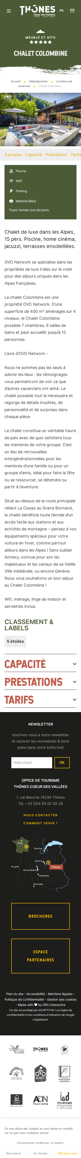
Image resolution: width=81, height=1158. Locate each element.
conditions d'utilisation (47, 1014)
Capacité (33, 154)
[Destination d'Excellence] (64, 1049)
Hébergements (38, 81)
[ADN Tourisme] (41, 1100)
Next (54, 140)
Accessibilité (36, 994)
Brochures (41, 916)
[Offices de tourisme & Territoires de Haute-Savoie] (64, 1100)
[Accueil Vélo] (41, 1073)
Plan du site (14, 994)
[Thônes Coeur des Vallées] (41, 1049)
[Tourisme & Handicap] (16, 1100)
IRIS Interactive (54, 1005)
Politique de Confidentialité (24, 999)
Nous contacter (41, 815)
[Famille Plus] (16, 1073)
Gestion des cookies (61, 999)
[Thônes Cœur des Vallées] (37, 10)
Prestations (56, 154)
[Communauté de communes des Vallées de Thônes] (16, 1049)
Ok (62, 762)
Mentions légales (60, 994)
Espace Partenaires (40, 955)
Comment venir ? (40, 823)
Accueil (15, 81)
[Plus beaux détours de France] (64, 1073)
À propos (13, 154)
